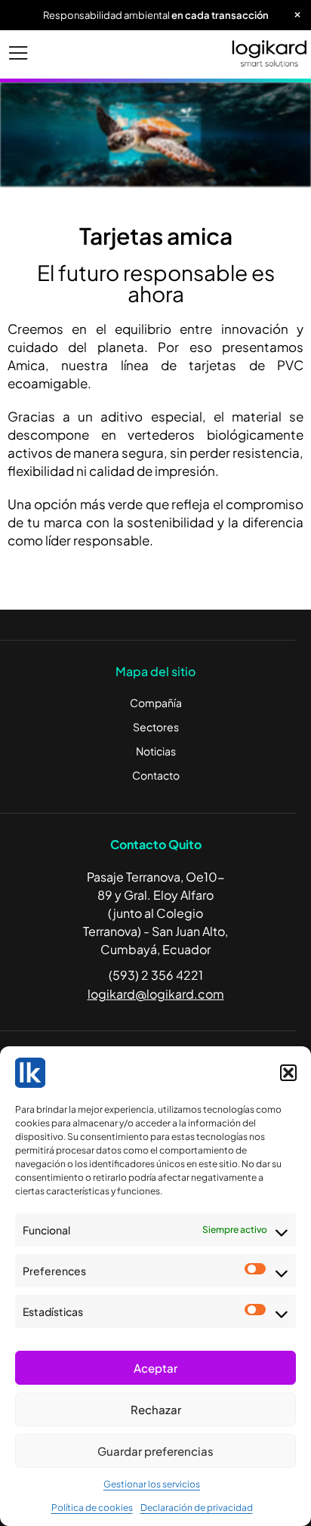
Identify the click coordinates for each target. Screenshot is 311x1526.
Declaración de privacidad (196, 1507)
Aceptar (155, 1368)
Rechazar (156, 1409)
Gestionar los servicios (151, 1484)
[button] (288, 1072)
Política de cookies (92, 1507)
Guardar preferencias (155, 1451)
